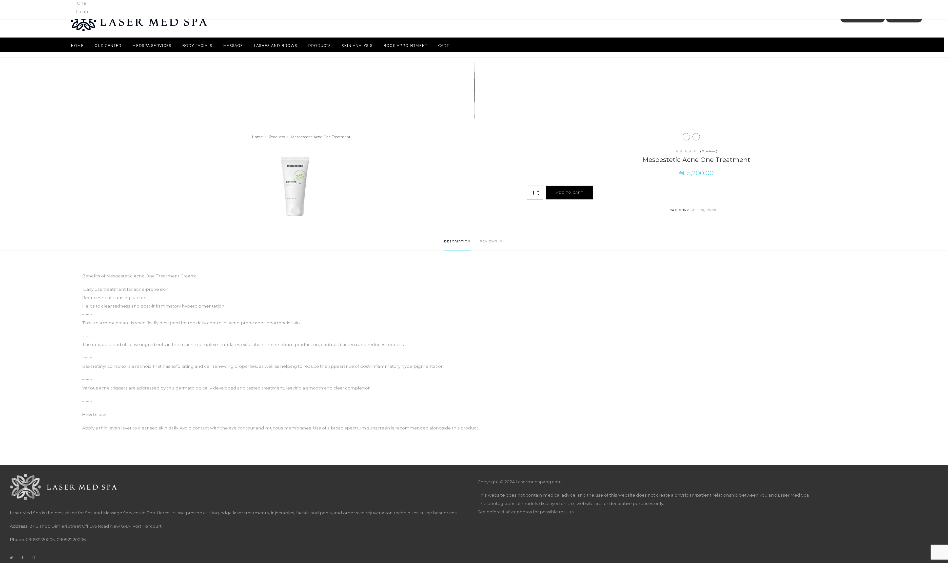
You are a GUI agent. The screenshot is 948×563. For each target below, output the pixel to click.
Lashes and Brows (275, 45)
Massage (233, 45)
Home (77, 45)
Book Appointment (405, 45)
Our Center (108, 45)
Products (319, 45)
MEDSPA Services (151, 45)
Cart (443, 45)
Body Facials (197, 45)
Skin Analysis (357, 45)
